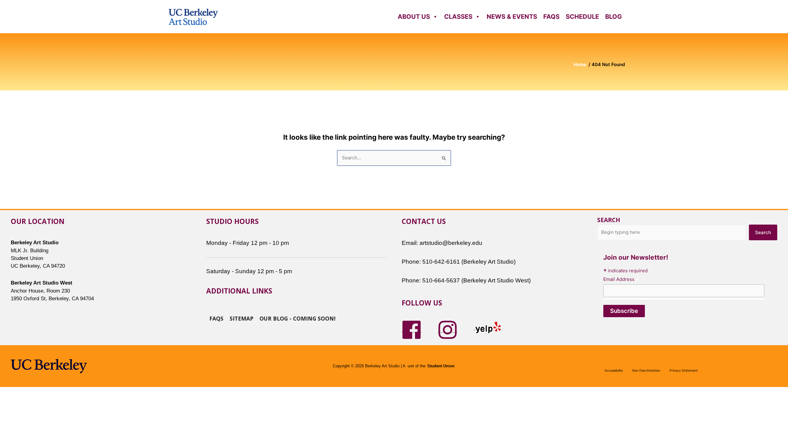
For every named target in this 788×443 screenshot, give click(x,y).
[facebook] (411, 329)
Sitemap (241, 318)
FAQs (551, 16)
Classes (458, 16)
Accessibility (614, 371)
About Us (414, 16)
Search (608, 220)
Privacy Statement (683, 371)
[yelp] (488, 326)
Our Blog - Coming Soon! (297, 318)
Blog (613, 16)
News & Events (512, 16)
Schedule (582, 16)
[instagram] (447, 329)
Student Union (441, 366)
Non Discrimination (646, 371)
